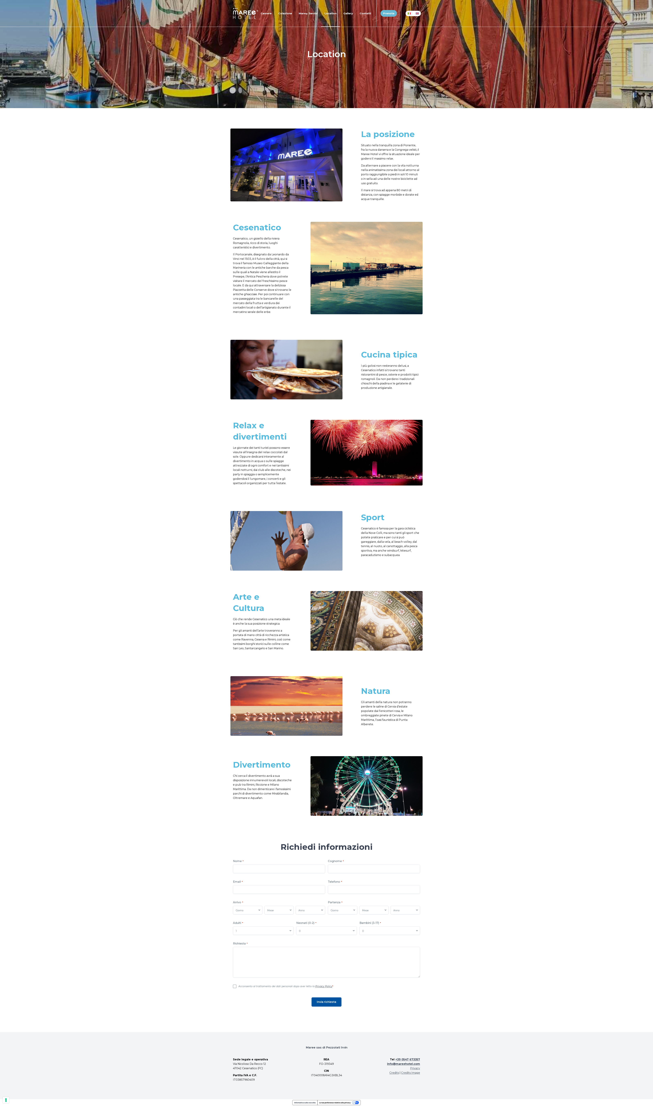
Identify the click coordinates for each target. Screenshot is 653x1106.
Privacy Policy (323, 986)
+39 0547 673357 (407, 1059)
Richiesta (240, 943)
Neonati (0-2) (306, 923)
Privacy (415, 1068)
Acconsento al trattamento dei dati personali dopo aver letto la (285, 986)
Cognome (336, 861)
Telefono (335, 881)
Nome (238, 861)
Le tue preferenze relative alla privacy (335, 1103)
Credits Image (410, 1072)
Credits (394, 1072)
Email (238, 881)
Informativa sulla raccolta (305, 1103)
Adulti (238, 923)
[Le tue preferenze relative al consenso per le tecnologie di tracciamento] (6, 1100)
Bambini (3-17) (370, 923)
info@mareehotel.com (403, 1063)
